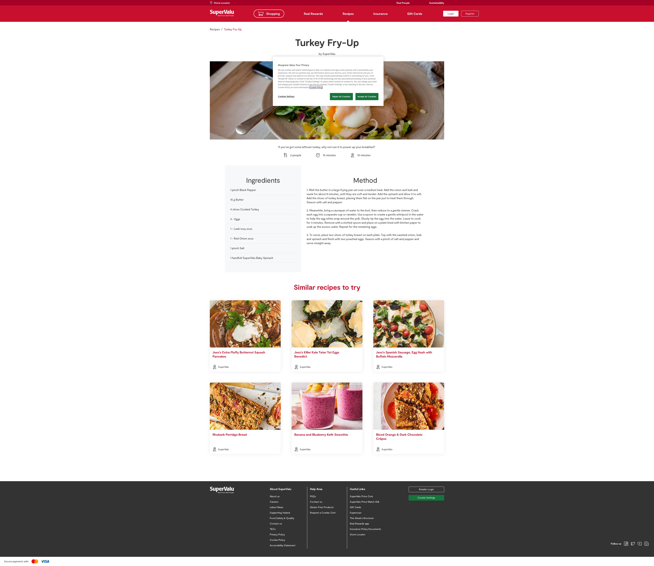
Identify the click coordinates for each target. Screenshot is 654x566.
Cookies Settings (286, 96)
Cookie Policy (316, 87)
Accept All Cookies (367, 96)
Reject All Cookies (341, 96)
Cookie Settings (426, 497)
